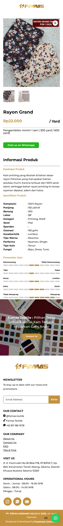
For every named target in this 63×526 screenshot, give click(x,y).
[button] (55, 23)
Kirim (54, 399)
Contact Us (31, 336)
